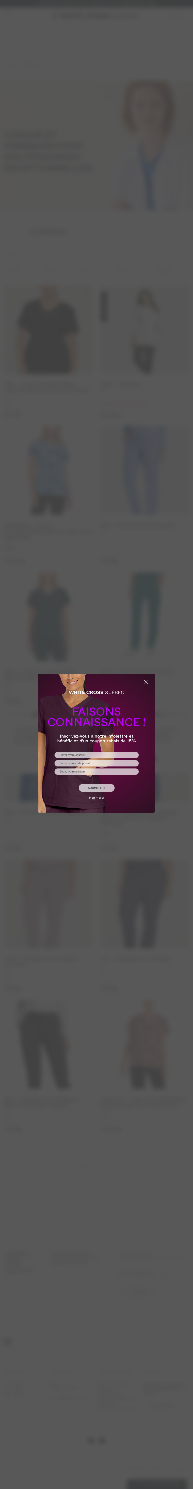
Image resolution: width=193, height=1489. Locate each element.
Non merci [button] (96, 798)
